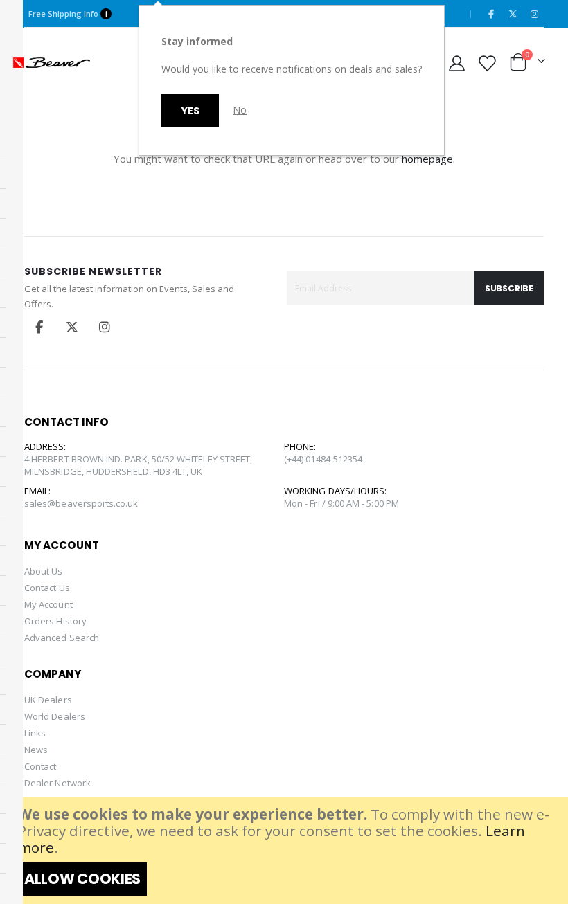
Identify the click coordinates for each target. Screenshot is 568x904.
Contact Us (47, 587)
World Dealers (54, 716)
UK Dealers (48, 700)
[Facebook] (491, 14)
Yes (190, 111)
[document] (285, 851)
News (36, 749)
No (240, 109)
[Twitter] (513, 14)
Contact (40, 766)
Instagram (104, 327)
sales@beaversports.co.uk (81, 503)
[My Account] (457, 63)
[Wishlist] (486, 63)
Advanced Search (61, 637)
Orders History (55, 621)
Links (35, 733)
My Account (48, 604)
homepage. (428, 158)
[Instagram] (534, 14)
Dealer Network (57, 783)
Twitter (72, 327)
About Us (43, 571)
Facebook (39, 327)
